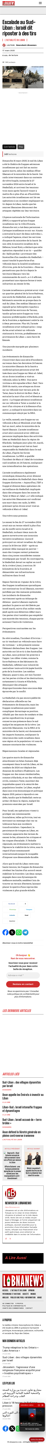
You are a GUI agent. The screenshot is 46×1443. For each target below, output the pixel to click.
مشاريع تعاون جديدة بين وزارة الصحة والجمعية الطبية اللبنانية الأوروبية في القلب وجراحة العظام (21, 1392)
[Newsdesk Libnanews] (4, 45)
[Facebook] (6, 1238)
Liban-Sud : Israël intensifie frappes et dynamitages (22, 1109)
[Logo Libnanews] (8, 3)
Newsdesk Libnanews (26, 45)
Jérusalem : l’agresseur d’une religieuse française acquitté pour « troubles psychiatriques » (21, 1370)
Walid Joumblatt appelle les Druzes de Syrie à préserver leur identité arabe (34, 1171)
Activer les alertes (37, 1439)
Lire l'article (9, 147)
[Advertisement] (23, 1044)
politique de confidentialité (23, 994)
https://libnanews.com (12, 1207)
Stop (21, 147)
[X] (10, 1238)
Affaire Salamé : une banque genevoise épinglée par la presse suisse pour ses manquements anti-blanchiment (12, 1172)
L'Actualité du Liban (12, 1139)
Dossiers (6, 1090)
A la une (6, 1102)
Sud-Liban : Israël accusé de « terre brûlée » (22, 1121)
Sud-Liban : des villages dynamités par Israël (21, 1084)
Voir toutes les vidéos (32, 1429)
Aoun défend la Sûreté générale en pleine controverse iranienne (21, 1133)
